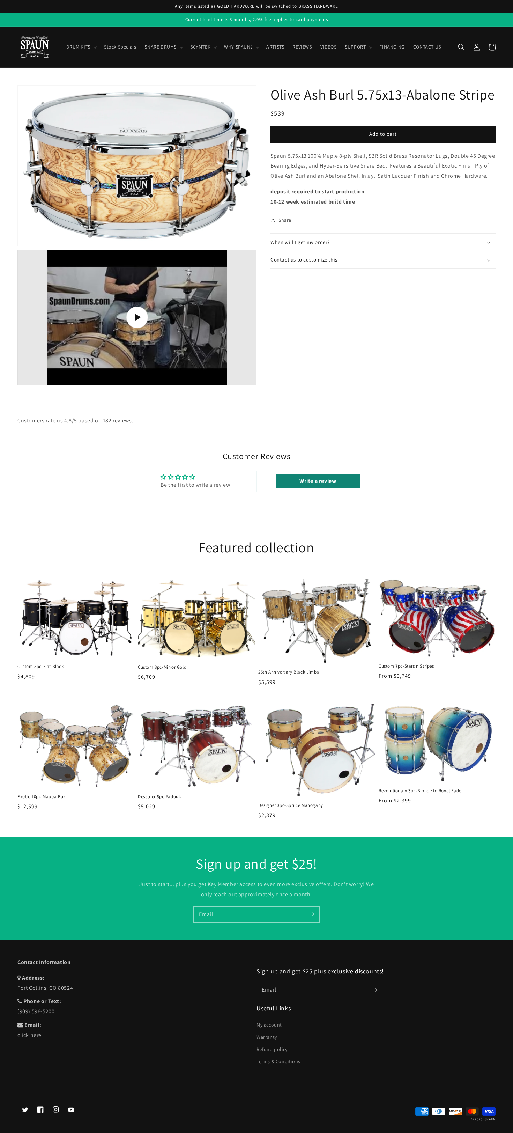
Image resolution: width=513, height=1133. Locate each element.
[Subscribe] (311, 914)
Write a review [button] (317, 481)
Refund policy (272, 1049)
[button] (461, 47)
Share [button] (284, 220)
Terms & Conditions (278, 1061)
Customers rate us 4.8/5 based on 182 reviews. (75, 420)
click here (29, 1035)
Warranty (266, 1037)
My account (269, 1025)
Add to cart (383, 134)
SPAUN (490, 1119)
